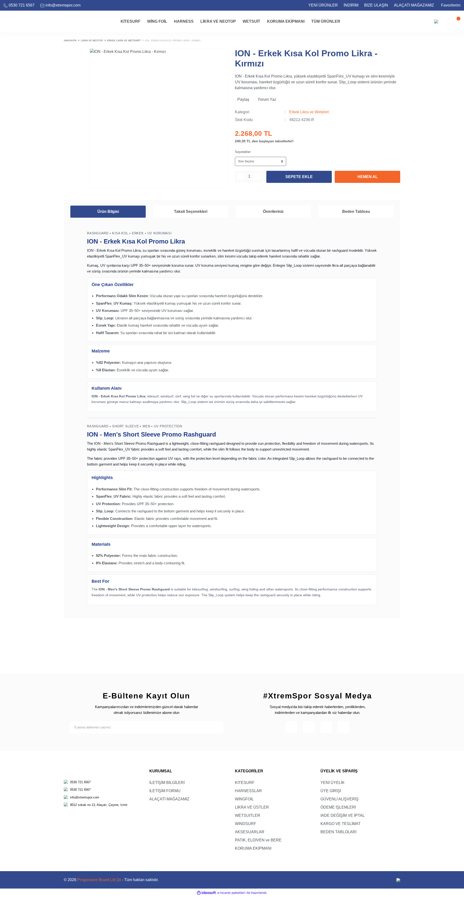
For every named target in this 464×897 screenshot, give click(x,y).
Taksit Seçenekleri (190, 211)
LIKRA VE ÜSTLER (252, 807)
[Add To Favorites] (223, 55)
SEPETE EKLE (299, 177)
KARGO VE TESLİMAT (340, 824)
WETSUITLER (247, 815)
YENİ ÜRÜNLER (323, 5)
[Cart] (455, 21)
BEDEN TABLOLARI (338, 832)
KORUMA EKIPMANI (253, 848)
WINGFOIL (244, 799)
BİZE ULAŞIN (376, 5)
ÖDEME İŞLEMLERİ (338, 807)
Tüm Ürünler (325, 21)
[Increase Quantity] (257, 176)
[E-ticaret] (231, 893)
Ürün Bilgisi (108, 211)
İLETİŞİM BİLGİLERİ (167, 783)
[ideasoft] (206, 893)
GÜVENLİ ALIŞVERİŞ (339, 799)
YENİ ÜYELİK (332, 783)
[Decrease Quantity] (241, 176)
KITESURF (244, 783)
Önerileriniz (273, 211)
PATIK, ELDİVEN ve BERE (258, 840)
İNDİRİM (351, 5)
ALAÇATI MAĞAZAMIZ (414, 5)
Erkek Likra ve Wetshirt (309, 112)
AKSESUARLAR (249, 832)
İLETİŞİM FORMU (165, 791)
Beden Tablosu (356, 211)
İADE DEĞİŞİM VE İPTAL (342, 815)
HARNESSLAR (248, 791)
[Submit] (217, 727)
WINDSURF (245, 824)
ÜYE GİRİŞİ (330, 791)
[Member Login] (446, 21)
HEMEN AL (367, 177)
